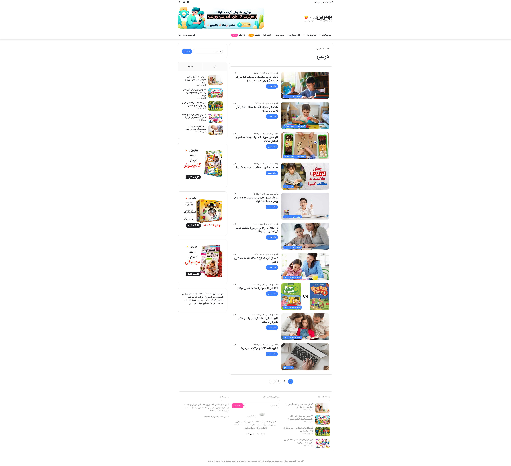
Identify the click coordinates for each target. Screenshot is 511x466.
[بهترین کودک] (318, 18)
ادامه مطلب (272, 86)
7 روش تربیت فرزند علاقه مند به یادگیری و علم (256, 260)
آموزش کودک (326, 35)
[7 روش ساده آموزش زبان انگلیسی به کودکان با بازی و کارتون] (215, 80)
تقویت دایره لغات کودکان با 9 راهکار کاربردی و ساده (258, 320)
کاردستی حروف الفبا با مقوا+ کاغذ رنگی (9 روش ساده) (257, 109)
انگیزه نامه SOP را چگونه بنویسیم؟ (259, 348)
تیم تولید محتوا (271, 73)
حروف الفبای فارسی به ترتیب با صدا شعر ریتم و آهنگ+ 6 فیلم (256, 199)
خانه (325, 48)
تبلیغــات (261, 434)
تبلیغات (254, 35)
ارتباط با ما (267, 35)
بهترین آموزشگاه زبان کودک (211, 293)
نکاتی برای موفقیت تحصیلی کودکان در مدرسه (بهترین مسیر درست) (257, 79)
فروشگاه (238, 35)
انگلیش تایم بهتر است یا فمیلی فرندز (258, 288)
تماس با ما (250, 434)
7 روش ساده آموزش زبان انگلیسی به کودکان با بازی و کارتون (195, 79)
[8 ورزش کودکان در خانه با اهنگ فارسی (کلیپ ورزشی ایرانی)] (215, 118)
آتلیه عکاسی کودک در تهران (205, 298)
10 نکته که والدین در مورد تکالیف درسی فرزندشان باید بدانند (256, 230)
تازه (214, 66)
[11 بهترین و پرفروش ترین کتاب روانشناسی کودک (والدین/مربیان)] (215, 93)
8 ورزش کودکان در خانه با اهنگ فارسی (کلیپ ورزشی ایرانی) (194, 116)
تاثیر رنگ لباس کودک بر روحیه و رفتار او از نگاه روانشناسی (194, 104)
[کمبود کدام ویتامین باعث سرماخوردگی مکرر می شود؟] (215, 130)
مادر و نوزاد (280, 35)
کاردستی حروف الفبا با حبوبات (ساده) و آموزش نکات (257, 139)
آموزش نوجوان (311, 35)
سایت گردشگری (209, 303)
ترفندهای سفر (196, 303)
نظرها (190, 66)
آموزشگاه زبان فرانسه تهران (204, 297)
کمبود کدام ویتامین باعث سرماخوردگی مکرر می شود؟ (196, 128)
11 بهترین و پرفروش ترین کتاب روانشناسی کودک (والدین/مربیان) (194, 92)
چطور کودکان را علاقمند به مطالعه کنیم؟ (257, 167)
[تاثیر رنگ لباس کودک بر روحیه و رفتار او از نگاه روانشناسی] (215, 106)
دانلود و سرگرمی (294, 35)
